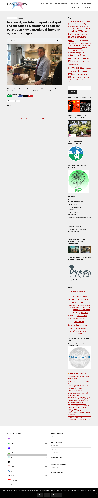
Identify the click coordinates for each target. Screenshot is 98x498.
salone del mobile (83, 325)
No (47, 495)
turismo (81, 80)
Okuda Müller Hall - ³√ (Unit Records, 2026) (79, 419)
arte (74, 24)
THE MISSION (86, 7)
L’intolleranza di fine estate (58, 464)
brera (82, 24)
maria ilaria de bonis (81, 310)
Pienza (74, 61)
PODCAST (49, 3)
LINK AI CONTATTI (72, 283)
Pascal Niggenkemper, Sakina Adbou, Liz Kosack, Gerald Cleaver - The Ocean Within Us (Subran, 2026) (78, 393)
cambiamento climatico (74, 26)
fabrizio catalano (81, 302)
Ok (40, 495)
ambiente (81, 22)
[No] (96, 493)
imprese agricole (37, 118)
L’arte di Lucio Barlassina (57, 472)
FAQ (42, 3)
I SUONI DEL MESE (74, 3)
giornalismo (76, 43)
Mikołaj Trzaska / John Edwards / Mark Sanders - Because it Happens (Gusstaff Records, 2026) (79, 412)
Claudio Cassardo (77, 28)
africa (72, 22)
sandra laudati (74, 328)
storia (75, 77)
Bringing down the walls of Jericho (77, 404)
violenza (72, 81)
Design (78, 299)
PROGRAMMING (86, 3)
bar (22, 118)
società (71, 331)
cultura (76, 31)
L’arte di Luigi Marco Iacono (58, 450)
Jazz (74, 45)
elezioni (80, 34)
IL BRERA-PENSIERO (60, 3)
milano (44, 118)
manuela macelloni (76, 48)
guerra (70, 307)
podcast (20, 18)
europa (85, 34)
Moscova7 (48, 118)
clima (85, 297)
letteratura (82, 45)
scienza (75, 74)
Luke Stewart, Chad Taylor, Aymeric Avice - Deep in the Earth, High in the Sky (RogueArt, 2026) (79, 407)
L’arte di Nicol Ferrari (56, 457)
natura (71, 58)
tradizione (75, 80)
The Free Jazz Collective (78, 373)
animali (81, 291)
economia (75, 34)
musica (85, 55)
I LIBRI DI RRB (76, 7)
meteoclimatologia (76, 53)
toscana (85, 331)
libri (84, 307)
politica (80, 61)
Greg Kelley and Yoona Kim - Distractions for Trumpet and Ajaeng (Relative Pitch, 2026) (79, 381)
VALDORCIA (79, 333)
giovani (83, 43)
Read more (56, 495)
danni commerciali (28, 118)
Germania (76, 305)
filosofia (77, 41)
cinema (84, 26)
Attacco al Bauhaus (56, 442)
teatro (80, 77)
